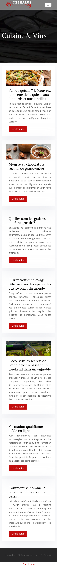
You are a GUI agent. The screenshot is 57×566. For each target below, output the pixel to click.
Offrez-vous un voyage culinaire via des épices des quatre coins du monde (30, 284)
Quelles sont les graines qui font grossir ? (27, 220)
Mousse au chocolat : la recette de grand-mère (26, 166)
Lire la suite (18, 128)
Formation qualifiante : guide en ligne (27, 428)
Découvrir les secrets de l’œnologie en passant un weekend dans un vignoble (30, 365)
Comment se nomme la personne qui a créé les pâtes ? (27, 492)
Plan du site (29, 564)
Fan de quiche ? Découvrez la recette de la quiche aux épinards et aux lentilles (30, 94)
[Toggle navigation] (48, 5)
